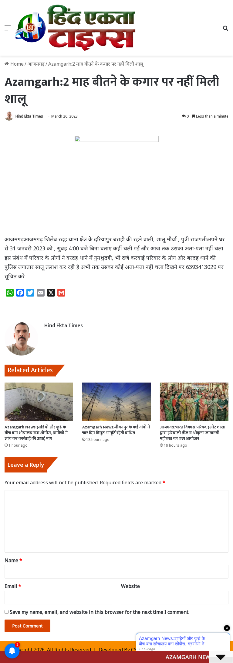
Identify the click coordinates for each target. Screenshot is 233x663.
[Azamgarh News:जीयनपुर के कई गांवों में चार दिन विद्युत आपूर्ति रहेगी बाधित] (116, 402)
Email (13, 586)
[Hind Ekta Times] (75, 27)
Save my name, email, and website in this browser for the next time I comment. (99, 612)
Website (130, 586)
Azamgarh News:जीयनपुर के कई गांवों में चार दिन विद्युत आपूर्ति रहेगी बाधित (116, 430)
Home (16, 63)
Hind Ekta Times (29, 116)
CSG (135, 649)
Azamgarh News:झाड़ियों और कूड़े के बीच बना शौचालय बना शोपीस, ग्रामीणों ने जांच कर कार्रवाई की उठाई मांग (36, 433)
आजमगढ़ (36, 63)
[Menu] (8, 30)
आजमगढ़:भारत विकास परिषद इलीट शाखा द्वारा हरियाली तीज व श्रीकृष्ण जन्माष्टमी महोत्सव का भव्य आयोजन (192, 433)
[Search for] (225, 30)
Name (13, 560)
